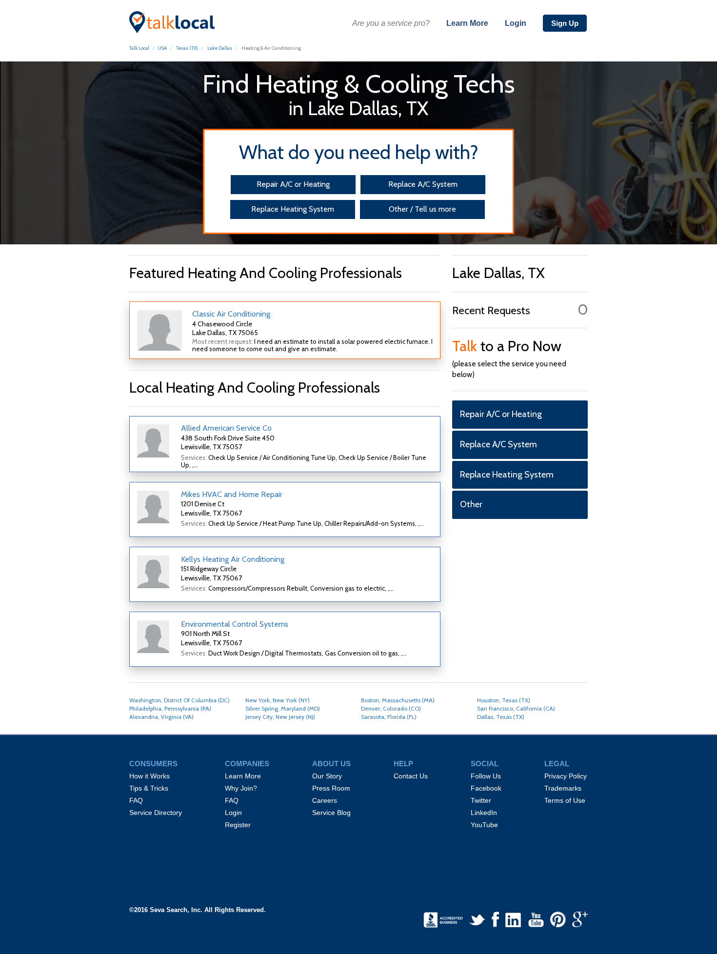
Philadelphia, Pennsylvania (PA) (170, 708)
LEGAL (556, 764)
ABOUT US (331, 764)
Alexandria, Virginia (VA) (161, 716)
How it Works (149, 776)
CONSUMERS (153, 764)
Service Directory (155, 812)
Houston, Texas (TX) (503, 700)
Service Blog (331, 812)
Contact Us (411, 776)
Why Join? (241, 788)
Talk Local (139, 48)
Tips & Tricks (148, 788)
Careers (324, 800)
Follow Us (486, 776)
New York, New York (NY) (277, 700)
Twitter (481, 800)
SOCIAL (484, 764)
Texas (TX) (187, 48)
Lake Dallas (219, 48)
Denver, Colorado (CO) (391, 708)
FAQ (136, 800)
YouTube (484, 825)
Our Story (327, 776)
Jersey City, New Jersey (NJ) (280, 716)
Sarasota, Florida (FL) (389, 716)
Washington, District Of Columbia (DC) (179, 700)
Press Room (331, 788)
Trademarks (562, 788)
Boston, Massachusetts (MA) (398, 700)
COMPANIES (247, 764)
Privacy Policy (565, 776)
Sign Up (564, 23)
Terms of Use (564, 800)
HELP (403, 764)
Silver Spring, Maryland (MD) (282, 708)
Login (515, 23)
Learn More (467, 23)
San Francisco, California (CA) (516, 708)
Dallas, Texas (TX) (500, 716)
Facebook (486, 788)
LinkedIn (484, 812)
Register (238, 825)
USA (162, 48)
